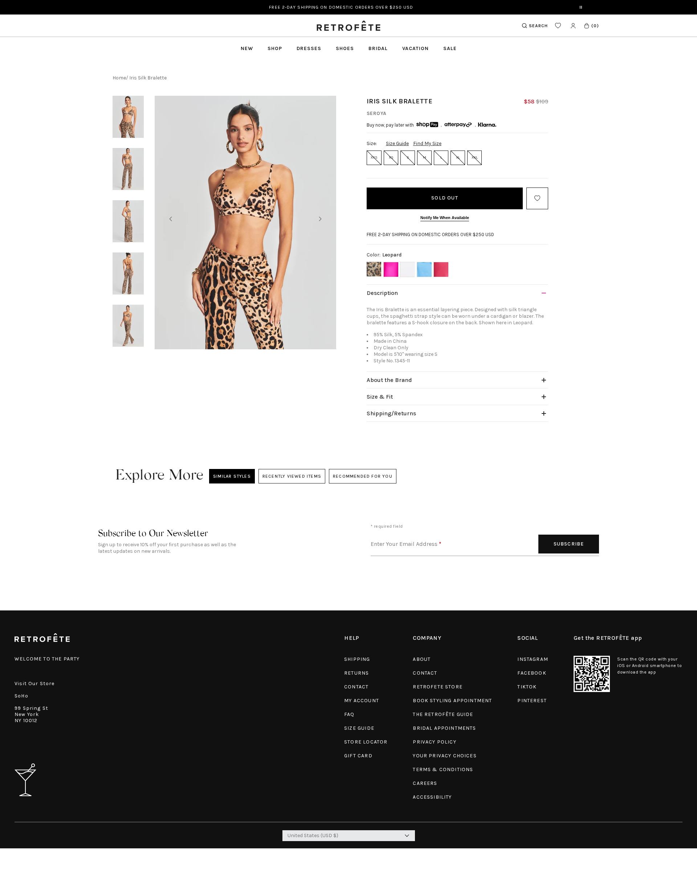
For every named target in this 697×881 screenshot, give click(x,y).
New (247, 48)
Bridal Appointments (444, 728)
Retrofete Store (437, 687)
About (422, 659)
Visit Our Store (35, 683)
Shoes (345, 48)
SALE (450, 48)
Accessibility (432, 797)
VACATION (415, 48)
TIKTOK (527, 687)
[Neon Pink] (390, 269)
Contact (356, 687)
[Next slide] (320, 219)
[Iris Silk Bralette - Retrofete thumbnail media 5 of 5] (128, 326)
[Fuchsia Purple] (440, 269)
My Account (361, 700)
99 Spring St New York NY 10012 (31, 714)
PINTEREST (532, 700)
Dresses (309, 48)
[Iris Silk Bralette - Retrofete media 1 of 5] (245, 222)
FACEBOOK (531, 673)
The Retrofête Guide (443, 714)
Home (119, 78)
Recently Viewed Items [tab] (291, 476)
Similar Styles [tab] (232, 476)
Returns (356, 673)
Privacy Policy (434, 742)
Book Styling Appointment (452, 700)
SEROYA (377, 113)
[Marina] (424, 269)
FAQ (349, 714)
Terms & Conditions (443, 769)
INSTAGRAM (532, 659)
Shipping (357, 659)
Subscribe (569, 544)
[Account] (573, 25)
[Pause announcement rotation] (580, 7)
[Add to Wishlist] (537, 198)
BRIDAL (378, 48)
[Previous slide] (170, 219)
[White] (407, 269)
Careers (425, 783)
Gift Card (358, 756)
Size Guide (397, 143)
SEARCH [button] (538, 25)
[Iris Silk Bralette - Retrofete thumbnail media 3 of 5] (128, 221)
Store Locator (365, 742)
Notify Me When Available (444, 217)
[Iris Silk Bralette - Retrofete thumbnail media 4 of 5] (128, 273)
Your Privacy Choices (444, 756)
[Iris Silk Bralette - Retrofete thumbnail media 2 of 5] (128, 169)
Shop (275, 48)
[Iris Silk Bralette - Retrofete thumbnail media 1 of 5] (128, 117)
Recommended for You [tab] (362, 476)
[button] (591, 26)
